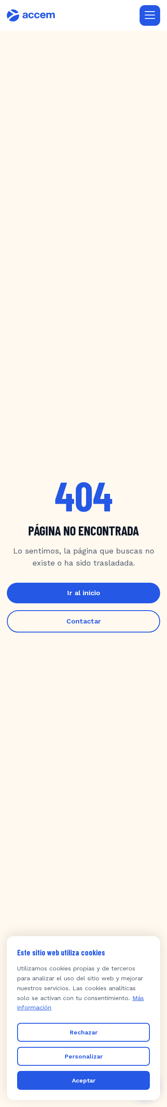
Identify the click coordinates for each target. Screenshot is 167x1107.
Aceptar (83, 1080)
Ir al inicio (83, 593)
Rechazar (84, 1032)
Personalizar (84, 1056)
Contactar (83, 621)
